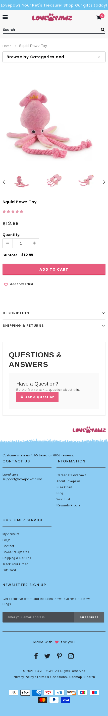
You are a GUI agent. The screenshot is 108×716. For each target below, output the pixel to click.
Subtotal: (11, 255)
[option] (54, 116)
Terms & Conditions (52, 677)
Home (7, 46)
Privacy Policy (23, 677)
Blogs (7, 604)
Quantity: (12, 234)
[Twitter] (47, 655)
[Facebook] (36, 655)
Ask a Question (39, 397)
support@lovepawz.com (22, 479)
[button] (13, 211)
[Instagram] (71, 655)
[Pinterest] (59, 655)
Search (89, 677)
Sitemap (75, 677)
